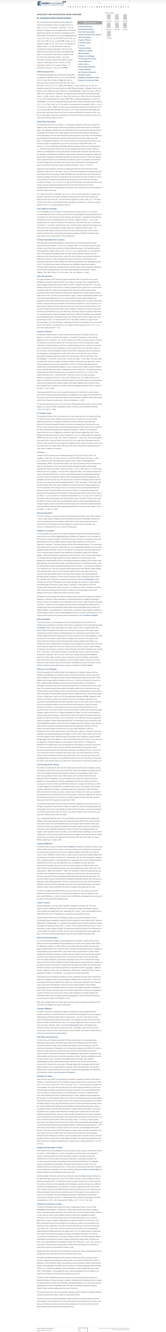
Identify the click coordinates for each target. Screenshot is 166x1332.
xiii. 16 (48, 27)
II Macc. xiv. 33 (57, 245)
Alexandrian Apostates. (86, 29)
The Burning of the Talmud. (87, 59)
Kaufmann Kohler (48, 18)
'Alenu (62, 809)
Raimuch (94, 654)
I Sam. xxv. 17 (59, 44)
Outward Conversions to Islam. (88, 80)
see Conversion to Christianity (64, 1072)
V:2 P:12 (108, 21)
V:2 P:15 (108, 29)
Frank (67, 1059)
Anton (57, 987)
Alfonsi (59, 536)
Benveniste (75, 1025)
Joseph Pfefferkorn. (84, 61)
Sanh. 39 (67, 96)
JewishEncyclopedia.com (51, 3)
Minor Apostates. (84, 53)
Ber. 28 (46, 272)
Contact (127, 1329)
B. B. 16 (59, 99)
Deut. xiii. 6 (83, 372)
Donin (46, 550)
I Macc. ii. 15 (47, 46)
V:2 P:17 (125, 29)
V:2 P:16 (116, 29)
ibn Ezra (85, 1169)
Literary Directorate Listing (44, 1330)
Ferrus (91, 641)
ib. (80, 96)
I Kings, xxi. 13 (70, 41)
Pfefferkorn (72, 847)
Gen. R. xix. (58, 68)
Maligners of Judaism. (85, 51)
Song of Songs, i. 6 (43, 322)
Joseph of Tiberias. (84, 40)
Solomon (50, 675)
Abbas (84, 1176)
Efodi (86, 696)
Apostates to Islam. (84, 75)
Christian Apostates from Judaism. (89, 34)
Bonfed (90, 665)
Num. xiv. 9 (41, 38)
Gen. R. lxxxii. (45, 85)
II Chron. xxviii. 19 (69, 38)
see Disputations (88, 579)
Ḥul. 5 (41, 107)
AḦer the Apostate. (84, 37)
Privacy (115, 1329)
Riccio (43, 977)
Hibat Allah (95, 1169)
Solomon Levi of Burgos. (86, 56)
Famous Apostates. (84, 48)
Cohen (44, 630)
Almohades (41, 1210)
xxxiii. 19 (40, 41)
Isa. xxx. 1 (52, 41)
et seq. (64, 245)
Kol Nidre (44, 723)
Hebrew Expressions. (85, 26)
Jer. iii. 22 (59, 298)
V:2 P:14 (125, 21)
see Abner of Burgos (91, 615)
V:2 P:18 (108, 38)
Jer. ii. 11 (61, 77)
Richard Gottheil (64, 18)
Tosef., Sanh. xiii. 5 (52, 104)
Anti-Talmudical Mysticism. (87, 72)
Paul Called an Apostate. (86, 32)
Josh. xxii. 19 (50, 38)
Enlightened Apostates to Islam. (89, 77)
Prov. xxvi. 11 (75, 435)
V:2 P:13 (116, 21)
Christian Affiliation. (84, 69)
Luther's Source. (83, 64)
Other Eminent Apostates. (86, 67)
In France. (81, 45)
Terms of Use (120, 1329)
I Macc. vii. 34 (78, 245)
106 (82, 96)
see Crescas (77, 696)
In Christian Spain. (84, 42)
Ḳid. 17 (45, 438)
